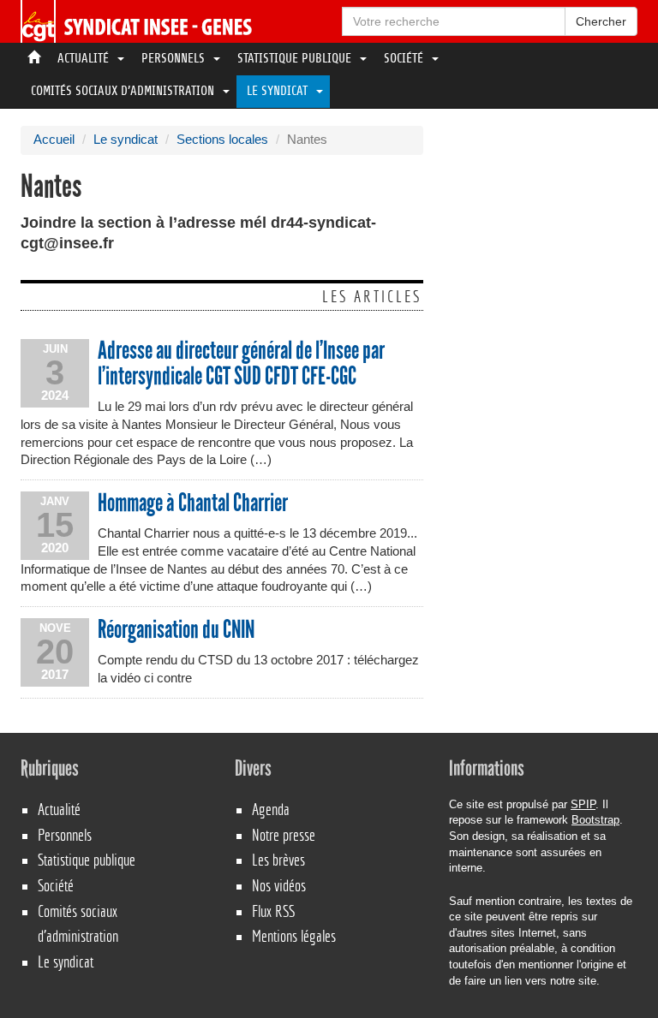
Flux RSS (273, 911)
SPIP (583, 804)
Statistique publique (296, 59)
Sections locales (222, 139)
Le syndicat (278, 91)
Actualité (85, 59)
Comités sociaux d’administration (124, 91)
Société (405, 59)
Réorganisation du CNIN (176, 630)
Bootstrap (595, 819)
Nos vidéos (279, 886)
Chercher (601, 21)
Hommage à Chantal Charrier (193, 503)
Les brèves (278, 860)
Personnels (175, 59)
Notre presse (283, 835)
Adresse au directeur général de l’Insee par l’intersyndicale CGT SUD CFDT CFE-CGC (241, 363)
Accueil (54, 139)
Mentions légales (294, 936)
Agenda (271, 810)
